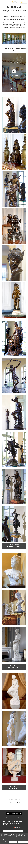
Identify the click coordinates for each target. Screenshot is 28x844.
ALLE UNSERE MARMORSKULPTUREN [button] (14, 667)
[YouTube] (18, 817)
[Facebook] (6, 817)
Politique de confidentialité (7, 839)
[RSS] (21, 817)
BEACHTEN (17, 802)
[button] (14, 115)
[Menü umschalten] (1, 2)
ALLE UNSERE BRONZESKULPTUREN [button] (14, 546)
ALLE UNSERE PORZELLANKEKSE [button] (14, 788)
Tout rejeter (13, 842)
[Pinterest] (9, 817)
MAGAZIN (17, 799)
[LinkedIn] (12, 817)
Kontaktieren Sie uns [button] (14, 813)
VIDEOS (10, 802)
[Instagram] (15, 817)
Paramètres (5, 842)
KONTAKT (10, 799)
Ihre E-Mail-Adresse (8, 828)
